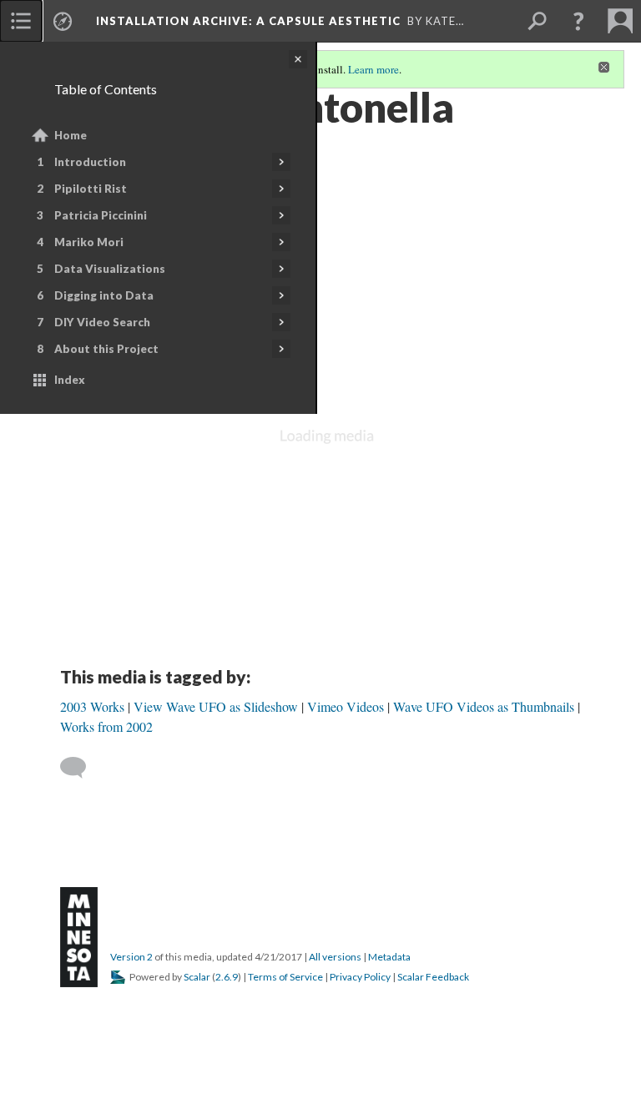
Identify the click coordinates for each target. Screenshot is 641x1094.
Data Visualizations (109, 268)
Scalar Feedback (433, 976)
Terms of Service (285, 976)
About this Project (106, 348)
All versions (335, 956)
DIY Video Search (102, 322)
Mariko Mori (89, 242)
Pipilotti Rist (90, 188)
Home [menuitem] (70, 135)
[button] (578, 21)
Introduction (90, 162)
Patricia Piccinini (100, 215)
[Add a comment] (80, 768)
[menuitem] (21, 21)
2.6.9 (226, 976)
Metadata (389, 956)
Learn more (373, 69)
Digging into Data (104, 295)
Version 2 (131, 956)
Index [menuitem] (69, 379)
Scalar (197, 976)
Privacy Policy (360, 976)
